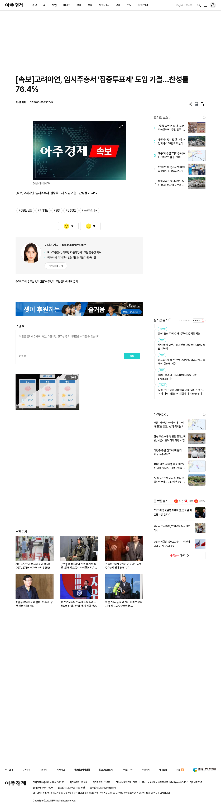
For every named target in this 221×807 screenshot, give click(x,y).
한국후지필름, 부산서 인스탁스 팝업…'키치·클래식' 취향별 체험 (181, 361)
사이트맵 (163, 769)
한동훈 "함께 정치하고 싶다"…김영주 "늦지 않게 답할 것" (123, 565)
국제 (118, 5)
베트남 (202, 501)
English (179, 5)
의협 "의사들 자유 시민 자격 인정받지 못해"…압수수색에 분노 (123, 604)
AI (44, 5)
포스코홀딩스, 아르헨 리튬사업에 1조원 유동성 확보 (74, 252)
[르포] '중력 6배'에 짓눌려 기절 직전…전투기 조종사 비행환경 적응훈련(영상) (78, 565)
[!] (204, 117)
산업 (54, 5)
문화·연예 (143, 5)
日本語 (189, 5)
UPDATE (197, 321)
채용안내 (43, 769)
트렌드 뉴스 (161, 118)
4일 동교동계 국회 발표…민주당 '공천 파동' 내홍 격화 (34, 604)
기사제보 (61, 769)
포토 (129, 5)
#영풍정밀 (71, 210)
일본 (191, 501)
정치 (90, 5)
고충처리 (146, 769)
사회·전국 (104, 5)
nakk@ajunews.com (74, 244)
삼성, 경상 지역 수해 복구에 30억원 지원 (179, 333)
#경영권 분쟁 (25, 210)
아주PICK (160, 415)
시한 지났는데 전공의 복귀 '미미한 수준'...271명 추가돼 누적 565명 (33, 565)
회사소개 (9, 769)
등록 (132, 356)
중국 (34, 5)
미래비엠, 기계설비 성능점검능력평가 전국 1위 (71, 257)
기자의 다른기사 (56, 265)
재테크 (66, 5)
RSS (178, 769)
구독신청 (26, 769)
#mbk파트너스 (89, 210)
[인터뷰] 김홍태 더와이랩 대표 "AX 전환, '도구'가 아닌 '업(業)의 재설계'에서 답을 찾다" (181, 391)
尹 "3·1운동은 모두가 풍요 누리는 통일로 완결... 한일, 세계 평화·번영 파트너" (78, 604)
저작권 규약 (127, 769)
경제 (78, 5)
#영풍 (57, 210)
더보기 (170, 556)
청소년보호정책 (106, 769)
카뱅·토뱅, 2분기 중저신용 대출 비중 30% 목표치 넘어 (181, 346)
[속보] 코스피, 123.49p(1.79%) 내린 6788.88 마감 (178, 376)
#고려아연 (43, 210)
